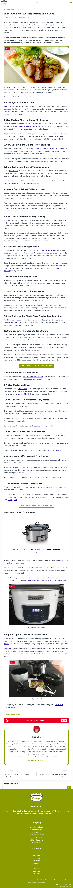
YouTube (36, 861)
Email (36, 853)
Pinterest (36, 858)
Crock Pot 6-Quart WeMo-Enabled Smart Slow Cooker (47, 580)
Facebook (36, 855)
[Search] (69, 787)
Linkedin (36, 874)
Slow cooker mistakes (53, 450)
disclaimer (30, 96)
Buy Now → (36, 552)
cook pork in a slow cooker (44, 426)
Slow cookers (9, 106)
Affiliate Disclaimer (36, 840)
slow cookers (13, 263)
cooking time (12, 500)
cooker (11, 403)
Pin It (8, 48)
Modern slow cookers (38, 651)
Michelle (8, 17)
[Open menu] (71, 2)
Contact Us (36, 842)
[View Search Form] (36, 2)
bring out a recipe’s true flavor (46, 149)
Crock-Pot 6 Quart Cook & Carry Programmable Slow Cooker (36, 549)
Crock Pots (59, 705)
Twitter (36, 868)
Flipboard (36, 863)
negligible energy (23, 651)
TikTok (36, 866)
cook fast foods (24, 394)
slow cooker (13, 171)
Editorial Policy (36, 837)
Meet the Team (36, 830)
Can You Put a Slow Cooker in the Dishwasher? (16, 774)
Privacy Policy (36, 832)
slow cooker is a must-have (33, 377)
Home (6, 9)
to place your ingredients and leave (24, 126)
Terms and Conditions (36, 835)
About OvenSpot (36, 827)
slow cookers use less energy (45, 250)
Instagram (36, 871)
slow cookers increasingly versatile (47, 295)
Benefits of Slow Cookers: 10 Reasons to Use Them (54, 774)
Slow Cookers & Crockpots (17, 9)
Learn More (64, 879)
